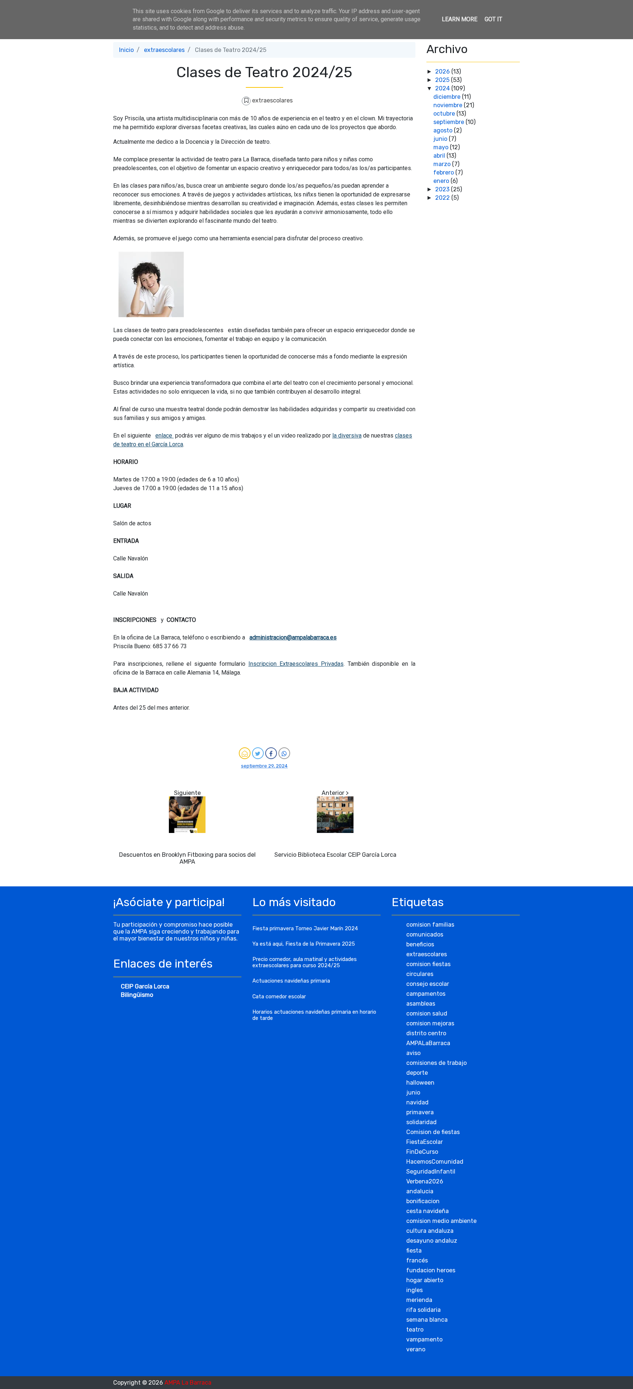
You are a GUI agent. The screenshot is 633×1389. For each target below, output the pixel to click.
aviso (413, 1053)
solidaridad (421, 1122)
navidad (417, 1102)
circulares (419, 974)
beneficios (420, 944)
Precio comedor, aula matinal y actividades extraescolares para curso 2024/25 (304, 962)
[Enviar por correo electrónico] (245, 753)
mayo (441, 147)
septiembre (449, 122)
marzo (442, 164)
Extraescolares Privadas (312, 663)
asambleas (420, 1003)
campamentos (425, 993)
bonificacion (423, 1201)
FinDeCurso (422, 1151)
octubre (444, 113)
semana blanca (427, 1319)
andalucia (419, 1191)
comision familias (430, 924)
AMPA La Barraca (187, 1382)
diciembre (447, 96)
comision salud (426, 1013)
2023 (443, 189)
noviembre (448, 105)
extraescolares (164, 49)
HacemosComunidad (434, 1161)
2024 (443, 88)
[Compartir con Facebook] (271, 753)
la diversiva (347, 435)
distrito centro (426, 1033)
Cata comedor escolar (279, 997)
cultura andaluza (430, 1230)
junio (441, 138)
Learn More (459, 19)
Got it (493, 19)
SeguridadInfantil (430, 1171)
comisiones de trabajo (436, 1062)
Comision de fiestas (433, 1132)
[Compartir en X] (258, 753)
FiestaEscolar (424, 1141)
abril (440, 155)
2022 (443, 197)
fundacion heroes (430, 1270)
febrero (444, 172)
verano (415, 1349)
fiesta (414, 1250)
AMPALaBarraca (428, 1043)
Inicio (126, 49)
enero (442, 180)
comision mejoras (430, 1023)
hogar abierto (424, 1280)
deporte (417, 1072)
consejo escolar (427, 983)
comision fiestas (428, 964)
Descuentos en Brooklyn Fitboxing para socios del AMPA (187, 858)
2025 (443, 79)
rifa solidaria (423, 1309)
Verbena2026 (424, 1181)
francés (417, 1260)
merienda (419, 1299)
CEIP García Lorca (145, 986)
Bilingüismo (137, 994)
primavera (420, 1112)
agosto (443, 130)
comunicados (424, 934)
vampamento (424, 1339)
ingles (414, 1290)
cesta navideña (427, 1211)
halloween (420, 1082)
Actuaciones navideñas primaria (291, 981)
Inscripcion (264, 663)
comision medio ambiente (441, 1220)
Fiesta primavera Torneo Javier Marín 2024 (305, 929)
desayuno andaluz (431, 1240)
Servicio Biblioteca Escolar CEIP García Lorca (335, 854)
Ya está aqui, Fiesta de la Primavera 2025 (303, 944)
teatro (414, 1329)
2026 (443, 71)
